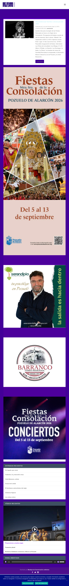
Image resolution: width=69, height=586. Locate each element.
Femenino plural (10, 547)
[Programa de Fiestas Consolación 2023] (19, 29)
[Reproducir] (6, 562)
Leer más (39, 61)
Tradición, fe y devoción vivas (14, 474)
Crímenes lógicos (10, 492)
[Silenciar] (58, 562)
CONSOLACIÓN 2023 (40, 28)
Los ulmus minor (10, 497)
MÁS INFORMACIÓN (41, 583)
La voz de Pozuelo (47, 26)
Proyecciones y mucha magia (14, 543)
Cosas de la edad (10, 483)
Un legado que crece (11, 470)
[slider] (62, 561)
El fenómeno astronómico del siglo (16, 488)
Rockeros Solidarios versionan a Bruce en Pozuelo (20, 551)
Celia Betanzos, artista (12, 479)
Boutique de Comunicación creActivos (38, 569)
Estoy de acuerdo (28, 583)
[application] (34, 562)
